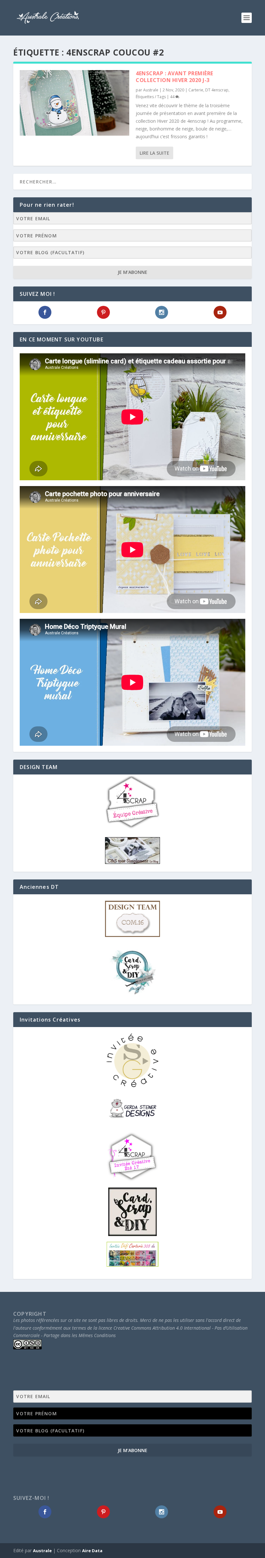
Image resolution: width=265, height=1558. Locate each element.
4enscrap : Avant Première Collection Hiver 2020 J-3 (174, 77)
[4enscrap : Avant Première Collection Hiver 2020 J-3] (74, 103)
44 (172, 96)
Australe (150, 90)
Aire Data (92, 1550)
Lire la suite (154, 153)
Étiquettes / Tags (151, 96)
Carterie (195, 90)
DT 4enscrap (216, 90)
